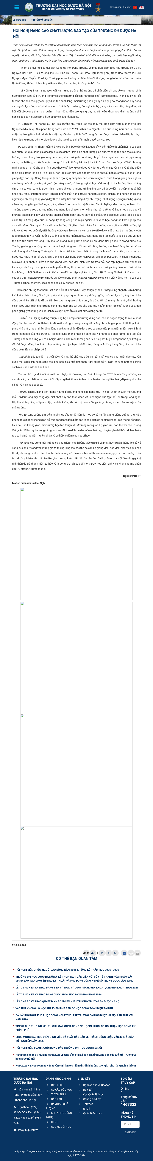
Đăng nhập (115, 7)
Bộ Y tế (87, 1089)
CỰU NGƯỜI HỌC (61, 1126)
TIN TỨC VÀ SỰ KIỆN (41, 20)
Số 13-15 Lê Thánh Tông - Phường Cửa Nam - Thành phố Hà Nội (27, 1094)
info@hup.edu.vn (28, 1129)
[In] (130, 953)
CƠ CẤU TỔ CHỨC (61, 1089)
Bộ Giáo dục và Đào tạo (96, 1085)
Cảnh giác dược (92, 1099)
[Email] (137, 953)
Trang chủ (20, 20)
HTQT (54, 1121)
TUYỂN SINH (58, 1094)
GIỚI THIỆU (57, 1085)
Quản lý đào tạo (92, 1113)
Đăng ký (130, 1132)
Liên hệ (127, 7)
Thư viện (88, 1103)
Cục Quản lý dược (93, 1094)
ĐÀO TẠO (56, 1099)
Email (86, 1108)
